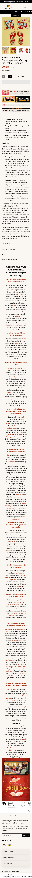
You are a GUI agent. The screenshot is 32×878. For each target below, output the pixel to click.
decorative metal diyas (18, 700)
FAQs (3, 254)
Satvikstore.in (11, 748)
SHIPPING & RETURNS (8, 249)
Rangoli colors (9, 533)
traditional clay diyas (13, 312)
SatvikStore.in (11, 290)
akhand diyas (17, 586)
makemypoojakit (21, 829)
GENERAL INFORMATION (9, 259)
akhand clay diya (14, 377)
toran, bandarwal (15, 669)
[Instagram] (8, 841)
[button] (16, 82)
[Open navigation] (3, 6)
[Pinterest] (10, 841)
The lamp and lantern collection (15, 629)
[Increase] (10, 76)
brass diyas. (11, 462)
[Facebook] (3, 841)
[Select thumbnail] (5, 50)
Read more (16, 15)
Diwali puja (9, 437)
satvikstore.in (15, 871)
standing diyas (20, 497)
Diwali (15, 305)
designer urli (12, 579)
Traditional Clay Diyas (14, 325)
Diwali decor (19, 495)
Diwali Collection (21, 294)
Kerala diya (12, 508)
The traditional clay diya (14, 368)
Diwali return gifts (12, 689)
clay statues (9, 435)
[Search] (25, 6)
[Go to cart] (28, 6)
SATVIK (4, 831)
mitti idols (18, 435)
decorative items (17, 640)
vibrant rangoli (11, 653)
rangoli (8, 550)
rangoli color (13, 667)
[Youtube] (5, 841)
